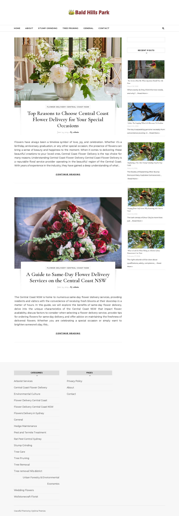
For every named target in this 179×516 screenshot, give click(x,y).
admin (76, 132)
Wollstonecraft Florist (26, 496)
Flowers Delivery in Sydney (29, 413)
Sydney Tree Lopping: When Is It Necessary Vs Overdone (145, 123)
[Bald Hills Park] (89, 12)
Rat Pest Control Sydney (28, 439)
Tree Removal (22, 464)
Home (17, 28)
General (88, 28)
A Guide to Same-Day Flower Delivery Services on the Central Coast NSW (68, 277)
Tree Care (19, 451)
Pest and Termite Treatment (30, 432)
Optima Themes (38, 511)
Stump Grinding (47, 28)
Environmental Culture (27, 394)
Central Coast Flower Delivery (30, 387)
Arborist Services (23, 381)
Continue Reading (68, 174)
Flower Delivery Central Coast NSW (68, 107)
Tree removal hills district (28, 471)
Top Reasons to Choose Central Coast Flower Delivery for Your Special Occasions (68, 119)
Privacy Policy (74, 381)
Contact (103, 28)
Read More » (142, 93)
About (29, 28)
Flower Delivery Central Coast (30, 400)
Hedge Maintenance (25, 426)
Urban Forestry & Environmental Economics (41, 480)
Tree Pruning (70, 28)
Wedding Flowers (24, 490)
